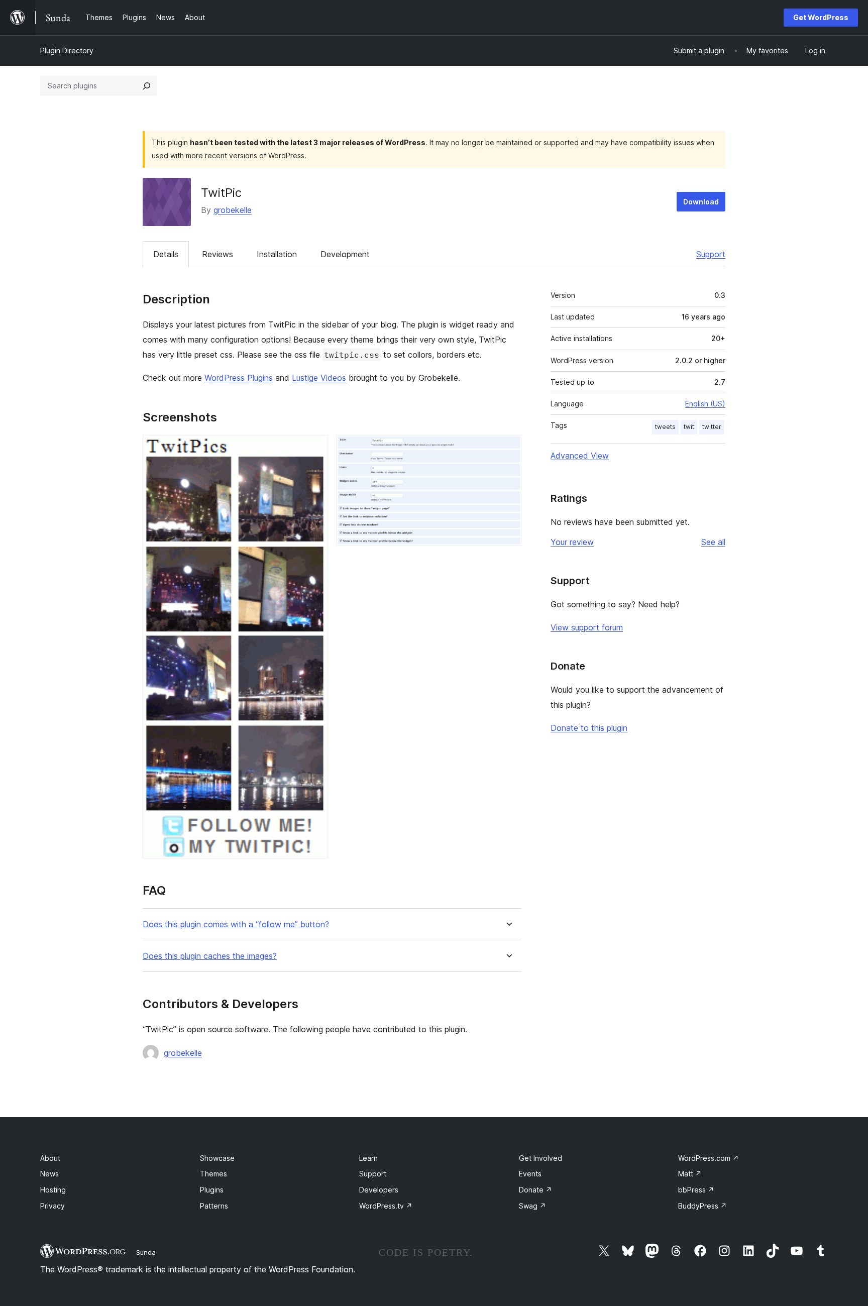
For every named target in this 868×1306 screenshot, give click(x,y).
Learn (368, 1158)
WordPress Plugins (238, 378)
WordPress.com (708, 1158)
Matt (690, 1173)
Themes (213, 1173)
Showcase (217, 1158)
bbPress (696, 1189)
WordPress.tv (385, 1206)
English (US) (705, 403)
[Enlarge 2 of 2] (508, 449)
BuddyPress (702, 1206)
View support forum (587, 627)
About (50, 1158)
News (49, 1173)
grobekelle (232, 210)
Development (345, 254)
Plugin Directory (66, 50)
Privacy (52, 1206)
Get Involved (540, 1158)
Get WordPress (820, 17)
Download (701, 201)
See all (713, 542)
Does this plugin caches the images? (210, 956)
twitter (711, 426)
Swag (532, 1206)
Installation (277, 254)
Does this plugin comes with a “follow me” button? (236, 924)
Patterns (214, 1206)
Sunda (146, 1252)
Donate (535, 1189)
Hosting (53, 1189)
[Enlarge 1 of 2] (314, 449)
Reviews (217, 254)
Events (530, 1173)
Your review (572, 542)
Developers (378, 1189)
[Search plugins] (147, 86)
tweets (665, 426)
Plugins (212, 1189)
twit (689, 426)
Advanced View (580, 456)
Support (710, 254)
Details (165, 254)
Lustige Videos (319, 378)
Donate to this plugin (589, 728)
